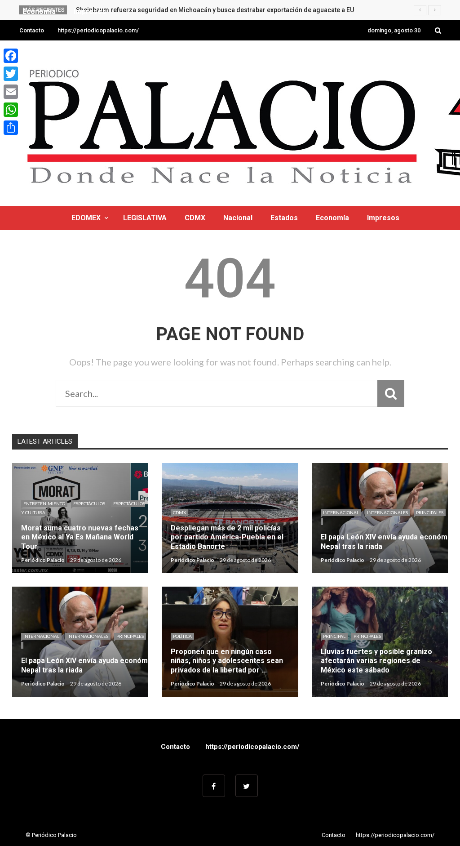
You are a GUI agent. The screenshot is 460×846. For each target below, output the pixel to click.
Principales (429, 512)
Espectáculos (89, 503)
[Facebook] (11, 56)
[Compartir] (11, 128)
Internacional (341, 512)
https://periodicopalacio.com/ (98, 30)
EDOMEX (86, 218)
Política (182, 636)
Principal (334, 636)
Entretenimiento (44, 503)
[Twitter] (11, 74)
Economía (332, 218)
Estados (284, 218)
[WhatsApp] (11, 110)
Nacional (237, 218)
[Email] (11, 92)
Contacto (31, 30)
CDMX (195, 218)
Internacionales (387, 512)
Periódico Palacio (43, 560)
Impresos (383, 218)
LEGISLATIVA (145, 218)
